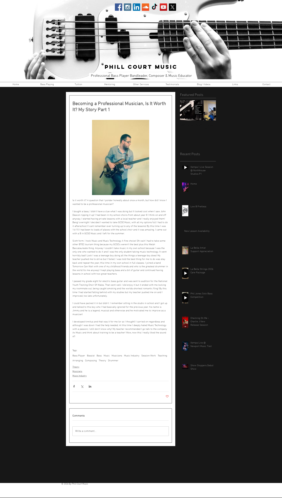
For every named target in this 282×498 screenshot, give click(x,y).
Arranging (77, 360)
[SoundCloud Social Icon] (145, 7)
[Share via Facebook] (74, 386)
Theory (102, 360)
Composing (91, 360)
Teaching (162, 355)
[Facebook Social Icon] (118, 7)
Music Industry (131, 355)
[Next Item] (210, 110)
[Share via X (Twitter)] (82, 386)
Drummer (113, 360)
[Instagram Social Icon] (127, 7)
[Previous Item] (185, 110)
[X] (172, 7)
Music (107, 355)
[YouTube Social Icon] (163, 7)
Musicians (117, 355)
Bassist (91, 355)
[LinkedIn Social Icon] (136, 7)
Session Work (148, 355)
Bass (99, 355)
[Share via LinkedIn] (90, 386)
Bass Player (78, 355)
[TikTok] (154, 7)
